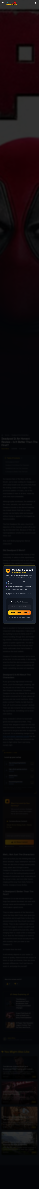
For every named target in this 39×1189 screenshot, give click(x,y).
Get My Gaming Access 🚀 (19, 613)
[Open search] (36, 3)
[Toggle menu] (2, 3)
